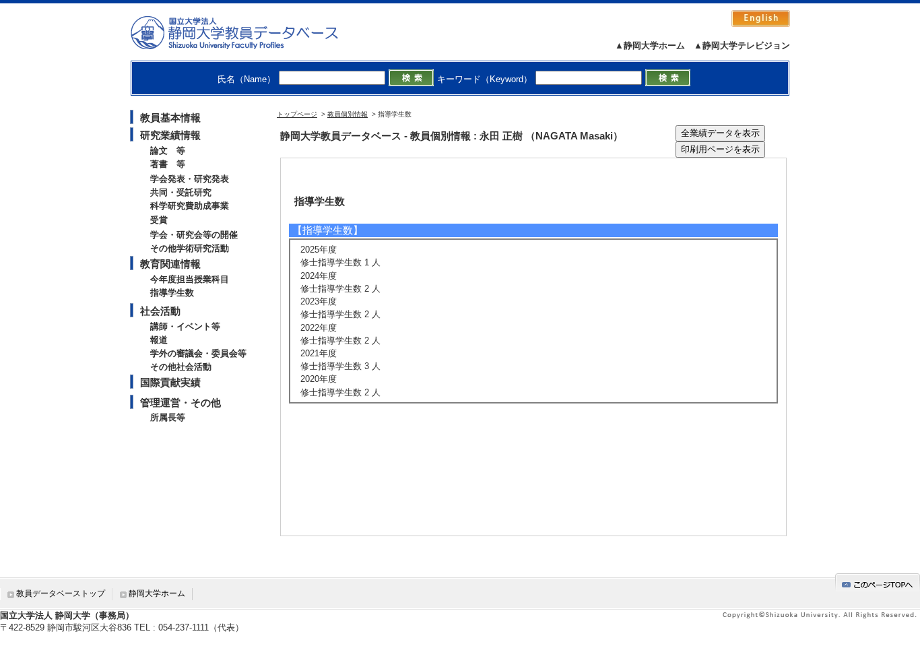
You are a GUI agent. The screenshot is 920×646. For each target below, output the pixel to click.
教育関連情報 (170, 263)
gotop (877, 582)
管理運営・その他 (180, 402)
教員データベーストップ (60, 593)
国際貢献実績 (170, 382)
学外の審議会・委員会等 (198, 353)
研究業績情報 (170, 135)
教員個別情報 (347, 114)
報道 (159, 340)
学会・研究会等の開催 (194, 235)
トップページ (297, 114)
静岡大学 (248, 32)
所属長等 (167, 417)
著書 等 (167, 164)
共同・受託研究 (180, 192)
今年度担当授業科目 (189, 279)
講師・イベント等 (185, 326)
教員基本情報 (170, 117)
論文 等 (167, 151)
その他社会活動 (180, 367)
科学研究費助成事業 (189, 206)
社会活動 (160, 311)
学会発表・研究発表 (189, 179)
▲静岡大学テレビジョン (742, 45)
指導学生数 (172, 293)
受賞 (159, 220)
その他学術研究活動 (189, 248)
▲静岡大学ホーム (650, 45)
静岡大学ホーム (157, 593)
